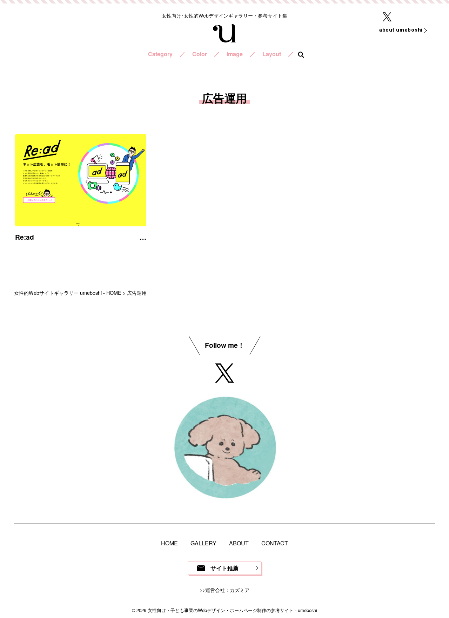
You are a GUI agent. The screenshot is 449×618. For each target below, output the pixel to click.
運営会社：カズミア (227, 589)
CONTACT (274, 543)
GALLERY (203, 543)
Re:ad (24, 237)
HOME (169, 543)
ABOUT (239, 543)
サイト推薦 (224, 568)
